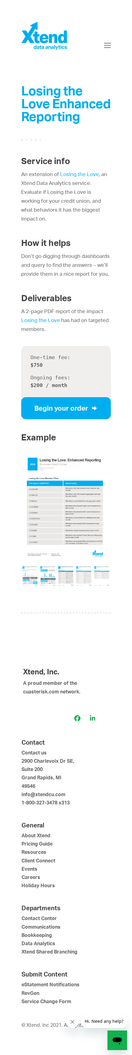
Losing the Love (79, 174)
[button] (107, 45)
